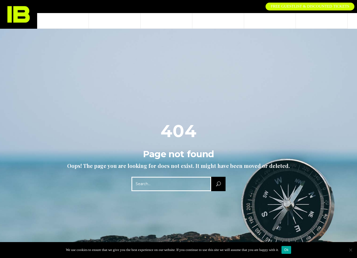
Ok (286, 250)
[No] (350, 250)
